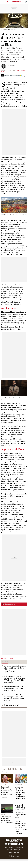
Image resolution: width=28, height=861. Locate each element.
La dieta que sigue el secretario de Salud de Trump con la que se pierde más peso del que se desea (20, 792)
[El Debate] (14, 1)
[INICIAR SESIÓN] (26, 2)
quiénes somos (9, 847)
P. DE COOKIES (19, 851)
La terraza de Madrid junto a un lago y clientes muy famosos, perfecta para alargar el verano (20, 810)
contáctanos (19, 847)
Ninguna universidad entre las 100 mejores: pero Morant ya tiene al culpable (14, 688)
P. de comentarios (14, 853)
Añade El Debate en (15, 75)
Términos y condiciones (13, 849)
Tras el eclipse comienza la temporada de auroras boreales (7, 819)
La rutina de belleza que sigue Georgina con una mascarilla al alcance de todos (7, 791)
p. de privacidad (9, 851)
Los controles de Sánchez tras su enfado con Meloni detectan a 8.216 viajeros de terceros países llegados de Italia (15, 669)
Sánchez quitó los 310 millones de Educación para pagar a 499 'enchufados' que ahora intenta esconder (15, 698)
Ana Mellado (11, 66)
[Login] (26, 2)
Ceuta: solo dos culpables (12, 705)
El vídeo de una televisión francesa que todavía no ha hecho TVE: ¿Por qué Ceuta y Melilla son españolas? (15, 679)
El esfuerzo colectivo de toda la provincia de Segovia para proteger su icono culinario (21, 826)
